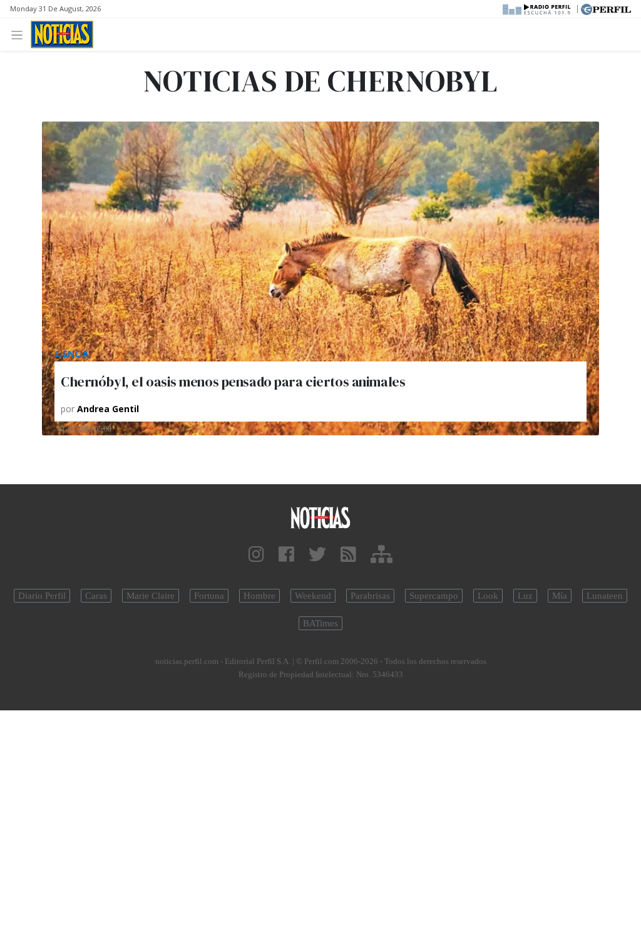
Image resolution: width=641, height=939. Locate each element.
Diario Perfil (42, 596)
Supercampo (433, 596)
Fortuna (209, 596)
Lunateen (605, 596)
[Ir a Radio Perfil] (537, 8)
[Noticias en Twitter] (317, 554)
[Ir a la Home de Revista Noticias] (62, 34)
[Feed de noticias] (348, 554)
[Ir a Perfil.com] (606, 8)
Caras (96, 596)
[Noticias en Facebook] (286, 554)
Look (488, 596)
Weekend (313, 596)
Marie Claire (150, 596)
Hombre (259, 596)
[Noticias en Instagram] (256, 554)
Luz (525, 596)
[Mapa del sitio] (381, 554)
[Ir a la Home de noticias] (320, 517)
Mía (559, 596)
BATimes (320, 623)
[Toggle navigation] (20, 34)
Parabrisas (370, 596)
